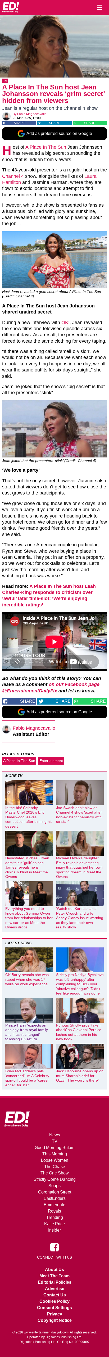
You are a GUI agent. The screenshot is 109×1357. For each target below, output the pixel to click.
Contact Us (54, 1295)
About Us (54, 1269)
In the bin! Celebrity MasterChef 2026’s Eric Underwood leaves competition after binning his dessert (28, 817)
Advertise (54, 1288)
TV (5, 81)
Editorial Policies (54, 1282)
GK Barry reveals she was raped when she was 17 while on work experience (27, 979)
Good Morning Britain (55, 1147)
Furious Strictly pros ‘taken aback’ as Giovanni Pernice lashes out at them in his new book (78, 1032)
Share (19, 123)
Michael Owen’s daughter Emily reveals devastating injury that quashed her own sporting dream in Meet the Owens (79, 867)
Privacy (54, 1314)
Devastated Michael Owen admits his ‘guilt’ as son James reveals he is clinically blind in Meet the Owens (27, 867)
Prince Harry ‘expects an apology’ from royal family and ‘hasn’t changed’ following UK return (26, 1032)
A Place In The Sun (45, 147)
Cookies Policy (54, 1301)
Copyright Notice (55, 1320)
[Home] (10, 7)
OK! (65, 322)
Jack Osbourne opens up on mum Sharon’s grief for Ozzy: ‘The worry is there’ (79, 1075)
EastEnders (55, 1198)
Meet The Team (54, 1276)
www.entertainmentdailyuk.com (46, 1332)
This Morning (54, 1154)
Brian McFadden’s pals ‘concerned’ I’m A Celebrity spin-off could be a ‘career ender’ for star (27, 1078)
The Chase (54, 1166)
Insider (54, 1230)
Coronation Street (54, 1192)
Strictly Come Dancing (55, 1179)
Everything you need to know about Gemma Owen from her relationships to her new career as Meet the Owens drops (29, 917)
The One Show (54, 1173)
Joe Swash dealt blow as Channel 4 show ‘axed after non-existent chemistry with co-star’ (79, 815)
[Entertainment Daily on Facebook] (54, 1247)
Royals (54, 1211)
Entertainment (51, 761)
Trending (54, 1217)
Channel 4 (13, 176)
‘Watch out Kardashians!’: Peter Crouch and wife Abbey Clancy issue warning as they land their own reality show (79, 917)
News (54, 1135)
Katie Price (54, 1224)
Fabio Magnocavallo (32, 114)
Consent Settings (54, 1307)
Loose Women (54, 1160)
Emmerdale (54, 1204)
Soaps (54, 1185)
